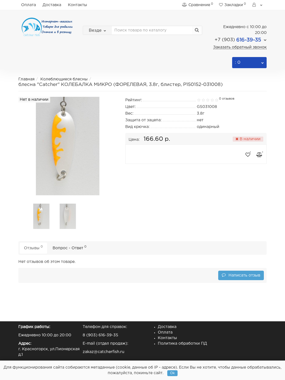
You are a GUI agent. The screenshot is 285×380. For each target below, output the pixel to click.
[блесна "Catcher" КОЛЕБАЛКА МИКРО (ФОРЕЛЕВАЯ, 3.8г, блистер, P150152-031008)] (41, 216)
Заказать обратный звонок (240, 47)
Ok (172, 373)
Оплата (28, 5)
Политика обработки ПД (182, 343)
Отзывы (33, 247)
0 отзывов (226, 98)
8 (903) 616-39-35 (100, 335)
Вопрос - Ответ (70, 247)
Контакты (77, 5)
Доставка (52, 5)
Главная (26, 79)
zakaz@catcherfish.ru (103, 352)
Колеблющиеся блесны (64, 79)
